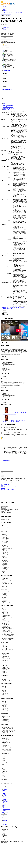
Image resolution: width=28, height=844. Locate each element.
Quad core (5, 719)
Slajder (4, 667)
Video (4, 28)
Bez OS (5, 586)
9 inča (4, 601)
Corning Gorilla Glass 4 (8, 639)
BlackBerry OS (6, 580)
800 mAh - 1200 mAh (8, 727)
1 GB (4, 686)
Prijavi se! (3, 507)
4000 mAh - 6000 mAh (8, 731)
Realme (5, 565)
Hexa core (5, 720)
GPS (4, 741)
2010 (4, 775)
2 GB (4, 687)
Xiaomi (17, 12)
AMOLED (5, 626)
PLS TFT (5, 609)
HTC (4, 549)
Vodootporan (6, 753)
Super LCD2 (6, 615)
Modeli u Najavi (4, 812)
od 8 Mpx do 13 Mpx (8, 650)
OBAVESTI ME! (4, 41)
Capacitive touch (6, 633)
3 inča (4, 593)
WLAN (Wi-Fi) (6, 742)
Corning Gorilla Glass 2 (8, 637)
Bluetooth (5, 745)
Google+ (5, 821)
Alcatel (4, 534)
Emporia (5, 544)
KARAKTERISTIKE (8, 105)
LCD (4, 611)
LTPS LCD (5, 619)
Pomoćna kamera (7, 752)
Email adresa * (4, 468)
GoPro (4, 546)
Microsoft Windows (7, 583)
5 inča (4, 596)
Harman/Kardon (6, 548)
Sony (4, 570)
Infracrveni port (6, 749)
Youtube (5, 824)
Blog (4, 9)
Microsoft (5, 557)
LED (4, 657)
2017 (4, 765)
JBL (4, 553)
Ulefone (5, 571)
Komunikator (6, 668)
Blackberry (5, 537)
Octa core (5, 722)
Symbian (5, 585)
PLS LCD (5, 612)
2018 (4, 764)
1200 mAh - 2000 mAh (8, 728)
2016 (4, 767)
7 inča (4, 598)
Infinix (4, 552)
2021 (4, 760)
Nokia (4, 560)
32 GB (4, 693)
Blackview (5, 538)
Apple (4, 535)
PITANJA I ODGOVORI (8, 108)
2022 (4, 758)
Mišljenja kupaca (7, 70)
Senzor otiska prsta (7, 750)
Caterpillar (5, 541)
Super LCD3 (6, 616)
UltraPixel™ (6, 653)
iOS (4, 582)
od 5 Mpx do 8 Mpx (7, 649)
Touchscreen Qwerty (7, 680)
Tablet (4, 669)
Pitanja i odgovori (7, 89)
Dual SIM (5, 738)
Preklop (5, 672)
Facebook (5, 820)
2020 (4, 761)
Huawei (5, 550)
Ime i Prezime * (4, 464)
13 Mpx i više (6, 652)
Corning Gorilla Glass (8, 635)
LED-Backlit (6, 630)
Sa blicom (5, 654)
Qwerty (5, 678)
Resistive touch (6, 631)
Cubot (4, 542)
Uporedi (5, 8)
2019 (4, 763)
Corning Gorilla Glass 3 (8, 638)
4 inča (4, 594)
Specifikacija (6, 27)
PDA (4, 671)
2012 (4, 772)
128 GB (5, 695)
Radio (4, 746)
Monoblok (5, 665)
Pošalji (2, 475)
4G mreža (5, 743)
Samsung (5, 567)
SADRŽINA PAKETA (8, 107)
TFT (4, 608)
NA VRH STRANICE (5, 484)
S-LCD (4, 620)
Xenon (4, 660)
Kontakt (5, 10)
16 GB (4, 691)
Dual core (5, 717)
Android (5, 578)
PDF (4, 103)
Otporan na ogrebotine (8, 634)
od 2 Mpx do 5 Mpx (7, 648)
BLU (4, 540)
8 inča (4, 600)
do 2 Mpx (5, 646)
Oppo (4, 563)
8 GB (4, 690)
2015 (4, 768)
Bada (4, 579)
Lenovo (5, 555)
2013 (4, 771)
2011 (4, 773)
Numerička (5, 679)
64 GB (4, 694)
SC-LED (5, 624)
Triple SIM (5, 739)
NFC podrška (6, 748)
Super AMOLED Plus (8, 628)
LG (4, 556)
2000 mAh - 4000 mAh (8, 730)
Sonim (4, 568)
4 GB (4, 689)
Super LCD (5, 613)
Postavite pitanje (6, 460)
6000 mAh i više (6, 732)
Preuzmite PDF (9, 308)
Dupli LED (5, 658)
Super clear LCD (7, 618)
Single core (5, 716)
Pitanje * (2, 472)
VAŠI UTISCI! (6, 109)
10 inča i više (6, 602)
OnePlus (5, 561)
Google (4, 545)
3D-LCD (5, 623)
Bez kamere (5, 645)
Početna (5, 6)
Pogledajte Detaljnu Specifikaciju (8, 307)
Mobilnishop (3, 12)
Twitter (4, 823)
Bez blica (5, 656)
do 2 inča (5, 591)
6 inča (4, 597)
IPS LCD (5, 622)
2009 (4, 776)
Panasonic (5, 564)
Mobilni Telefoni (10, 12)
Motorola (5, 559)
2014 (4, 769)
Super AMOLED (7, 627)
